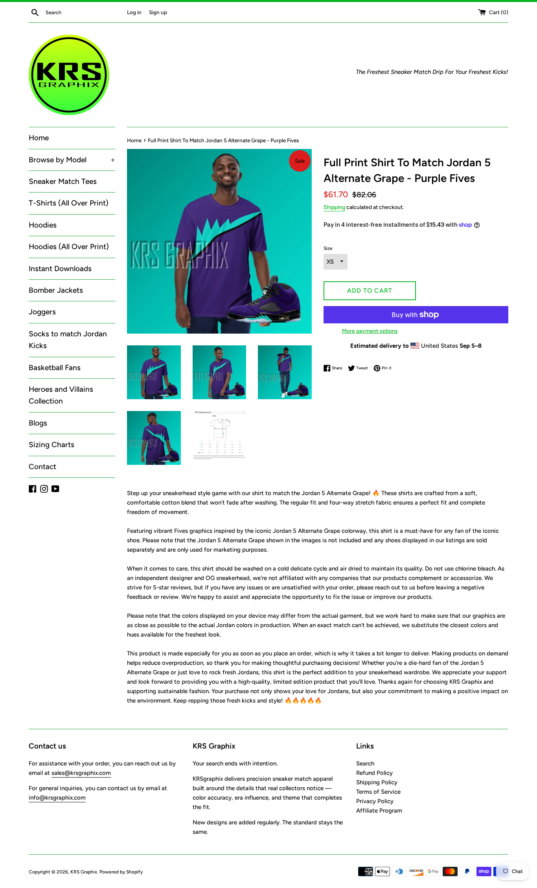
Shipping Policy (376, 782)
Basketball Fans (55, 367)
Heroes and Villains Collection (61, 395)
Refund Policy (374, 772)
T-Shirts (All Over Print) (69, 202)
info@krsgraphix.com (57, 797)
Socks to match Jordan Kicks (68, 339)
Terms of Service (378, 791)
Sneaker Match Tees (63, 181)
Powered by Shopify (121, 872)
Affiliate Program (379, 810)
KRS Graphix (83, 872)
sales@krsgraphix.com (81, 772)
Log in (134, 12)
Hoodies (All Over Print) (69, 246)
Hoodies (43, 224)
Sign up (158, 12)
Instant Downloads (60, 268)
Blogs (38, 422)
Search (365, 763)
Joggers (42, 311)
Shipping (334, 207)
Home (39, 137)
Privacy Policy (375, 801)
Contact (42, 466)
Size (328, 248)
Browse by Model (72, 159)
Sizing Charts (51, 444)
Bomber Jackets (56, 290)
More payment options (370, 331)
